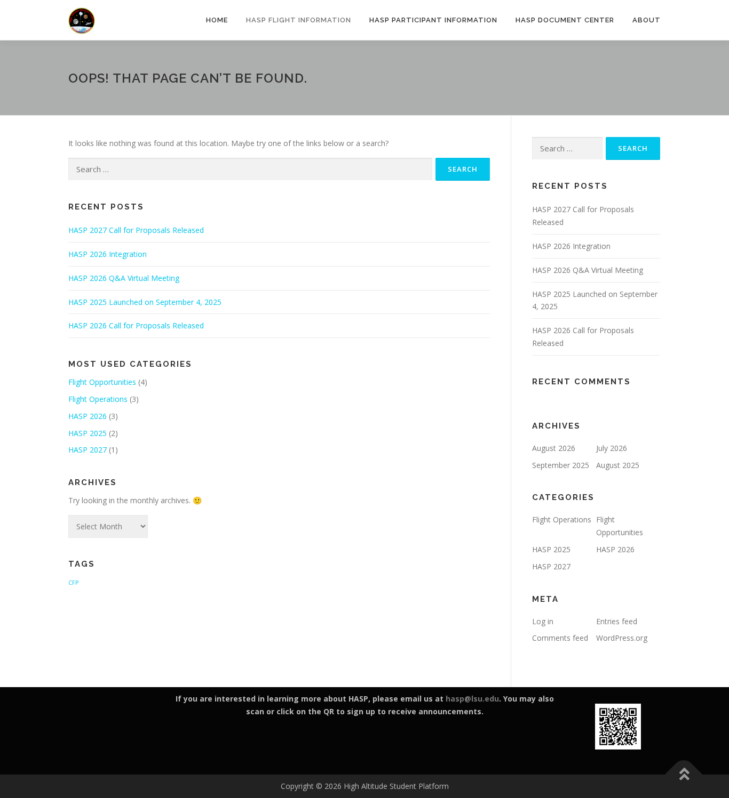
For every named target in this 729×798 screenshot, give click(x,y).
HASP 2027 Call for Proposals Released (136, 230)
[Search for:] (250, 169)
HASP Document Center (565, 20)
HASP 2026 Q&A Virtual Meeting (123, 278)
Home (217, 20)
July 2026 (611, 448)
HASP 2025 (87, 433)
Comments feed (560, 638)
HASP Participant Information (433, 20)
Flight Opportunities (102, 382)
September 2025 (560, 465)
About (646, 20)
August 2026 (553, 448)
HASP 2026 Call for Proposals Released (136, 325)
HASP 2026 (87, 416)
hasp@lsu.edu (472, 699)
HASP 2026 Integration (107, 254)
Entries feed (616, 621)
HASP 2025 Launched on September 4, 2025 (144, 302)
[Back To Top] (684, 775)
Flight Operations (98, 399)
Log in (542, 621)
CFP (73, 582)
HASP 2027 (87, 450)
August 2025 (617, 465)
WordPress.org (621, 638)
